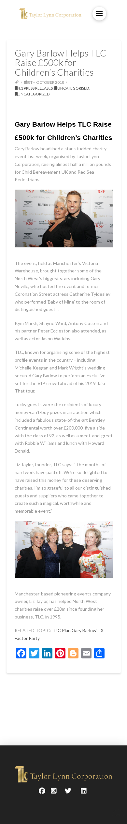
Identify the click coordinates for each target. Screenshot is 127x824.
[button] (99, 13)
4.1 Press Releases (35, 88)
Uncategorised (73, 88)
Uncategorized (34, 94)
